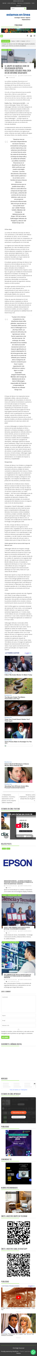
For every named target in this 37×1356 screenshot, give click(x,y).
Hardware (4, 895)
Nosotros (4, 3)
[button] (33, 1352)
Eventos (4, 848)
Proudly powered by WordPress (9, 1351)
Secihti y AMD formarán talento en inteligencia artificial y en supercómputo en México (17, 928)
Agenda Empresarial (11, 3)
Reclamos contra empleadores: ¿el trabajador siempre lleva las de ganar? (27, 796)
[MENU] (1, 36)
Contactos (18, 5)
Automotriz (4, 50)
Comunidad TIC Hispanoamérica (24, 3)
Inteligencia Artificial (12, 895)
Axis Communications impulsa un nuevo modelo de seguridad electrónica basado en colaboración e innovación (17, 976)
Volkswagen (11, 77)
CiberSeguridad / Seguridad (8, 942)
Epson (9, 887)
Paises (33, 3)
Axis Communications (13, 981)
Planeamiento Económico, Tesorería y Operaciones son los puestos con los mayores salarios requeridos (9, 798)
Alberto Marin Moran (25, 75)
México (9, 50)
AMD (8, 933)
